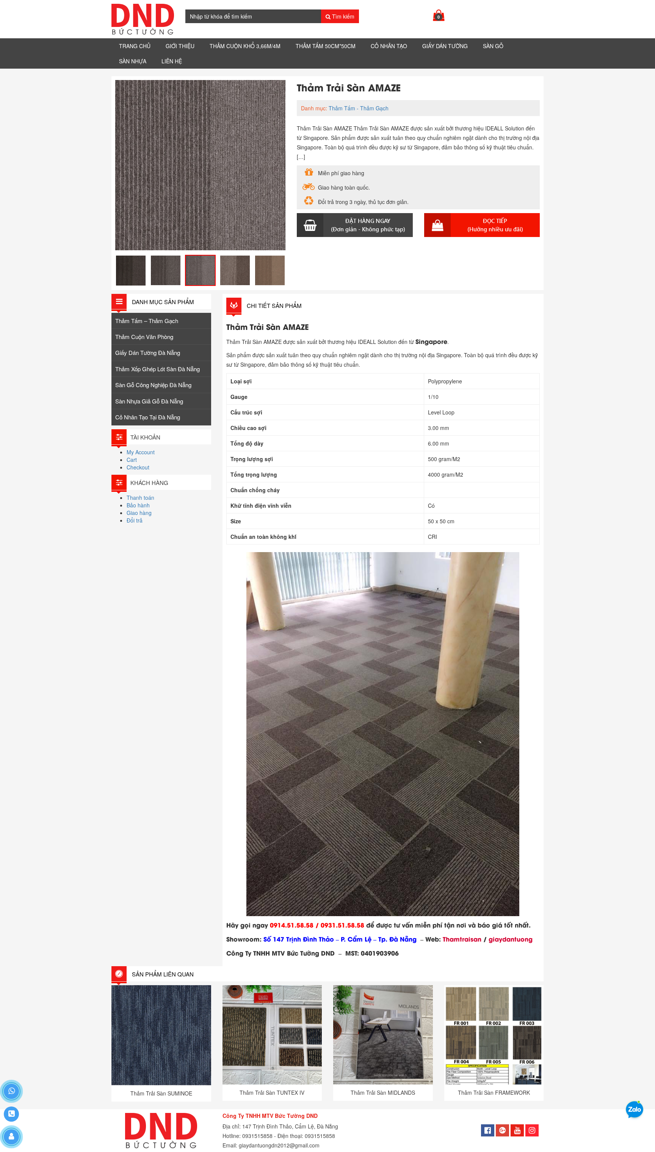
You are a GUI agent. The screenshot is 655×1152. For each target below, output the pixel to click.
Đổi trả (135, 520)
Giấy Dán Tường (445, 46)
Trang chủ (134, 46)
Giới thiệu (180, 46)
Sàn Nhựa (132, 61)
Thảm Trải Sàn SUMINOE (161, 1093)
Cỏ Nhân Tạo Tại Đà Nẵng (147, 417)
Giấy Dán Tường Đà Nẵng (147, 352)
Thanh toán (140, 497)
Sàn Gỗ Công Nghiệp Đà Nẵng (153, 385)
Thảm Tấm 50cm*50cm (326, 46)
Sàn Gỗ (493, 46)
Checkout (138, 467)
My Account (141, 452)
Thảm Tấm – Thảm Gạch (146, 321)
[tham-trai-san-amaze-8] (165, 270)
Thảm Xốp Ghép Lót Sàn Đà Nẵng (157, 369)
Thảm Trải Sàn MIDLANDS (383, 1092)
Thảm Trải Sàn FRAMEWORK (494, 1092)
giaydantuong (511, 938)
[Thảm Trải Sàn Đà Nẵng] (142, 19)
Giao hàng (139, 512)
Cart (132, 459)
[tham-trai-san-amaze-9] (131, 270)
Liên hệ (171, 61)
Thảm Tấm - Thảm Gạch (359, 108)
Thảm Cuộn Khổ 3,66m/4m (245, 46)
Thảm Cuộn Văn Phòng (144, 337)
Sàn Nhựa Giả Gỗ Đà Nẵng (149, 401)
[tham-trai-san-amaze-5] (200, 165)
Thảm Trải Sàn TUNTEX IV (272, 1092)
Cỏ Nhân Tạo (389, 46)
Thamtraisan (462, 938)
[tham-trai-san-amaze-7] (270, 270)
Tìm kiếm (342, 16)
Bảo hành (138, 505)
